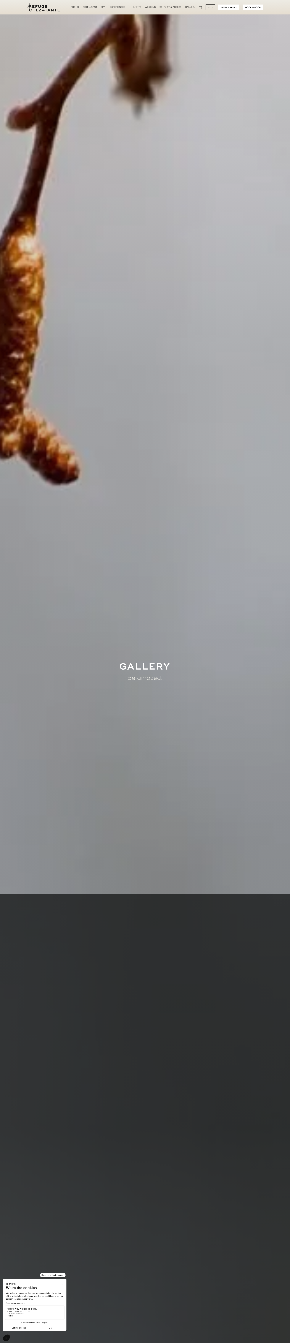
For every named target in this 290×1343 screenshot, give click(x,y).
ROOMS (75, 9)
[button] (119, 9)
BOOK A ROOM (253, 10)
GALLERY (190, 9)
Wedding (150, 9)
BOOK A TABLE (229, 10)
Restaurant (89, 9)
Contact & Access (170, 9)
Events (137, 9)
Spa (103, 9)
